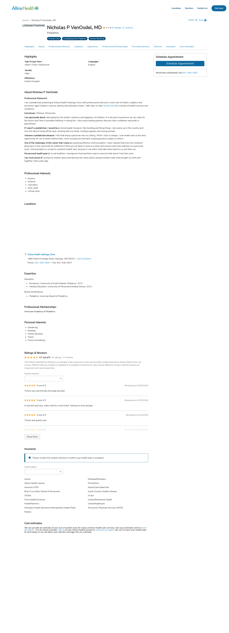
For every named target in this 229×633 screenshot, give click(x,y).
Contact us (202, 8)
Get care (219, 8)
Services (189, 8)
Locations (176, 8)
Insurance (170, 46)
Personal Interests (141, 46)
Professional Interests (59, 46)
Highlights (29, 46)
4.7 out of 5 (44, 357)
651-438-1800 (190, 72)
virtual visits (109, 105)
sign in (61, 529)
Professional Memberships (115, 46)
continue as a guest (105, 529)
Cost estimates (187, 46)
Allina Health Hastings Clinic (41, 254)
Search (25, 20)
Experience (92, 46)
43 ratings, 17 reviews (122, 28)
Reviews (158, 46)
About (42, 46)
